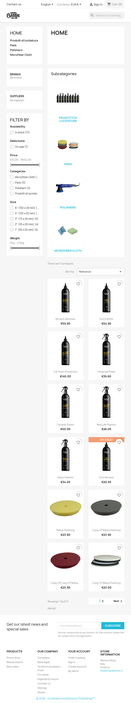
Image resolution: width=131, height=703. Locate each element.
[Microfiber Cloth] (68, 231)
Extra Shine (106, 319)
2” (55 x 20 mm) (27, 224)
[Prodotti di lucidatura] (68, 98)
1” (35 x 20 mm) (26, 230)
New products (15, 662)
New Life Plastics (106, 424)
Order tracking (76, 657)
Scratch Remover (65, 319)
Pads (13, 45)
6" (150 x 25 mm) (27, 208)
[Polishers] (68, 188)
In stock (22, 132)
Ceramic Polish (65, 424)
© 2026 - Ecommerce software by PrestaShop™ (65, 698)
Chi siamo (43, 674)
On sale (21, 147)
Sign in (72, 662)
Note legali (43, 662)
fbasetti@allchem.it (111, 670)
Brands (15, 74)
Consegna (43, 657)
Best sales (13, 666)
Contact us (14, 4)
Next (118, 601)
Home (16, 33)
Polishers (16, 50)
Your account (79, 651)
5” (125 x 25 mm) (27, 213)
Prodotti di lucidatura (24, 40)
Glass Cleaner (65, 477)
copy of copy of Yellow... (65, 582)
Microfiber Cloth (21, 55)
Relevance (100, 272)
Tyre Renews (106, 477)
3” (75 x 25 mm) (26, 219)
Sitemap (42, 688)
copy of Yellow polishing (106, 530)
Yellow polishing (65, 530)
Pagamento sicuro (48, 679)
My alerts (73, 671)
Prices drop (13, 657)
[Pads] (68, 144)
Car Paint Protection (65, 371)
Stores (41, 692)
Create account (77, 666)
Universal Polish (106, 371)
